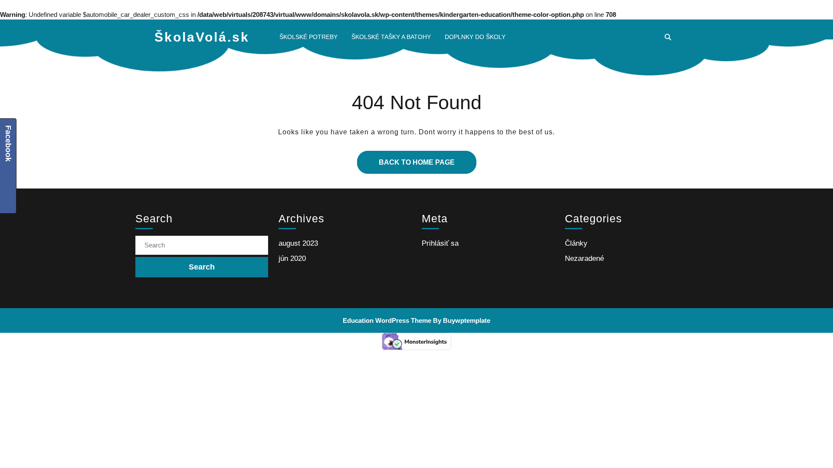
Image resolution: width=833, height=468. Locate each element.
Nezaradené (584, 258)
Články (576, 243)
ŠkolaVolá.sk (201, 37)
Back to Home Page (406, 158)
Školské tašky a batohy (391, 36)
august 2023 (298, 243)
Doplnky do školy (475, 36)
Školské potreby (308, 36)
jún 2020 (292, 258)
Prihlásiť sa (440, 243)
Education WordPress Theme (387, 320)
